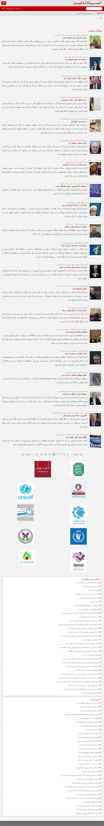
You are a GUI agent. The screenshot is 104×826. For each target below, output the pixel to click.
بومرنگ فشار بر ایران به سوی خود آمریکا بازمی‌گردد (82, 798)
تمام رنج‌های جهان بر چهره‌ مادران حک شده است (83, 685)
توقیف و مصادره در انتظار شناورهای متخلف (85, 783)
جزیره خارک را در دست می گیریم (75, 164)
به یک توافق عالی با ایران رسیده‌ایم (74, 100)
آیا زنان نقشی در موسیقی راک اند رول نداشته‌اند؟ (83, 632)
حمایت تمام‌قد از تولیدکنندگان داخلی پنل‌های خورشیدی (82, 714)
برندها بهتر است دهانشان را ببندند (88, 609)
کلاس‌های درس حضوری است (89, 718)
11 (46, 454)
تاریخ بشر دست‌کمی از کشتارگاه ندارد (87, 670)
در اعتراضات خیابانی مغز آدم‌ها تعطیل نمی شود (84, 621)
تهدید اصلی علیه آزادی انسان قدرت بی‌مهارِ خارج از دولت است (79, 636)
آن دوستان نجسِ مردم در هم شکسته (87, 594)
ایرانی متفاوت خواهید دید (78, 143)
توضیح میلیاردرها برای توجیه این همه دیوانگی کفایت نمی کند (80, 662)
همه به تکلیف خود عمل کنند (90, 771)
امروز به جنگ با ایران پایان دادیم (75, 78)
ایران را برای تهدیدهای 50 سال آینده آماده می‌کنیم (83, 790)
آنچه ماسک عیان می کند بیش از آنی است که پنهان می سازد (80, 613)
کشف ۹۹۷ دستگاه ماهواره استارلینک (87, 813)
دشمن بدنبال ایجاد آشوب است (89, 745)
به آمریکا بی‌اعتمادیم (92, 730)
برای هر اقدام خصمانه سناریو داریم (88, 806)
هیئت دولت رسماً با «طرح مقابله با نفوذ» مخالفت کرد (82, 787)
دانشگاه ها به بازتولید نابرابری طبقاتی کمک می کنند (82, 666)
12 (41, 454)
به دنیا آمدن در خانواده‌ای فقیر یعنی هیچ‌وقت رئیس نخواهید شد (79, 647)
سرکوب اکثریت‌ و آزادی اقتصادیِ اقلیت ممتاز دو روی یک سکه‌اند (79, 624)
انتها (22, 454)
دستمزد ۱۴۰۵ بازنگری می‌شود (89, 764)
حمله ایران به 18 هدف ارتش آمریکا (74, 246)
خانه (101, 18)
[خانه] (87, 5)
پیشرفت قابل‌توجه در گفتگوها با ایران (87, 722)
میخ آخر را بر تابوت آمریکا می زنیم (74, 205)
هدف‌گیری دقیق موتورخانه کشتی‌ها (88, 768)
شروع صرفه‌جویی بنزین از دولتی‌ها (88, 794)
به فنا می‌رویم (94, 602)
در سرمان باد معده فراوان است (89, 617)
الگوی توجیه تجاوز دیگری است (76, 437)
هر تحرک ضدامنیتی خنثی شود (84, 13)
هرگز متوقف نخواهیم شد (91, 802)
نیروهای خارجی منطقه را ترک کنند (75, 394)
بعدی (28, 454)
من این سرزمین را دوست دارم (89, 598)
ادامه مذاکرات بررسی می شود (76, 353)
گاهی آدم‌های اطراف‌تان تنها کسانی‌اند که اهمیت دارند (82, 643)
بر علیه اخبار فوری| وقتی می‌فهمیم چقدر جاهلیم (83, 651)
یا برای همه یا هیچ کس (79, 121)
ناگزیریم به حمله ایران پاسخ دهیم (75, 415)
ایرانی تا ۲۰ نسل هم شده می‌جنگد (88, 760)
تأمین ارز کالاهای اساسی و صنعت (88, 779)
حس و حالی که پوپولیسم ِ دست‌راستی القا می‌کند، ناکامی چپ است (77, 681)
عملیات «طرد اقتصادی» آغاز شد (88, 733)
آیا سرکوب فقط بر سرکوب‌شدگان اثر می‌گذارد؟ (83, 628)
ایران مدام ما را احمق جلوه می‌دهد (74, 310)
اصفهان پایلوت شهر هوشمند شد (88, 752)
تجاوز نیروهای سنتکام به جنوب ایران (74, 375)
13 (37, 454)
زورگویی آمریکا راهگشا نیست (89, 726)
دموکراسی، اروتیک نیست (91, 640)
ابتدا (81, 454)
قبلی (75, 454)
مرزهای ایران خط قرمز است (89, 710)
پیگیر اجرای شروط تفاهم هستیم (88, 737)
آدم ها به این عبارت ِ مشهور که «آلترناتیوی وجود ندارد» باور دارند (79, 678)
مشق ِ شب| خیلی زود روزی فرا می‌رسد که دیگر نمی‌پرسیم (80, 674)
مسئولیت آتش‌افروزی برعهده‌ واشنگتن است (71, 186)
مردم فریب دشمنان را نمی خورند (88, 756)
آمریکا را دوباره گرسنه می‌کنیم (89, 749)
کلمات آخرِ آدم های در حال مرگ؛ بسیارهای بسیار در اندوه (81, 659)
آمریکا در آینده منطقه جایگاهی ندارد (87, 703)
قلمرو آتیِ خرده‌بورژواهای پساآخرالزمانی (86, 605)
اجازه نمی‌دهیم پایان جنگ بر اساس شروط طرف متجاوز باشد (79, 775)
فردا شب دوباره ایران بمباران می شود (73, 267)
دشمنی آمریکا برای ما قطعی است (75, 38)
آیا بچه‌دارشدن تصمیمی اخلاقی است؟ (87, 583)
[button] (3, 3)
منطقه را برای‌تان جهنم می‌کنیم (76, 227)
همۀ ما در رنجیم (94, 590)
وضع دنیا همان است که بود (90, 655)
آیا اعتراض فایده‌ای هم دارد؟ (90, 693)
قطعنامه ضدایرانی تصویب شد (76, 332)
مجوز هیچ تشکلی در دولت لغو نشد (88, 809)
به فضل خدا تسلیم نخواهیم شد (76, 59)
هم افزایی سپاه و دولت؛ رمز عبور (88, 741)
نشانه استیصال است (79, 289)
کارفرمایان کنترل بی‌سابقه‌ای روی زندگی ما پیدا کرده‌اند (81, 689)
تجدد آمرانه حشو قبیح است (90, 586)
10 (50, 454)
